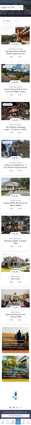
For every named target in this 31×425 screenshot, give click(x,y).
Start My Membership (15, 416)
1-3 (15, 307)
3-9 (15, 120)
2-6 (15, 158)
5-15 (15, 44)
